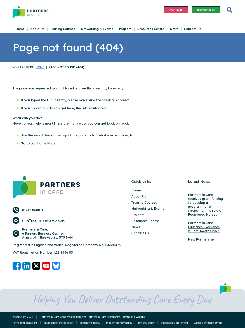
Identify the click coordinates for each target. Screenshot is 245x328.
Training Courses (62, 29)
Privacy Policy (146, 322)
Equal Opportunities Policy (59, 322)
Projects (125, 29)
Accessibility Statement (174, 322)
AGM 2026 (175, 9)
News (174, 29)
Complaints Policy (90, 322)
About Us (37, 29)
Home (20, 29)
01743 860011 (32, 210)
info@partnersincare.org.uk (43, 220)
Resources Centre (150, 29)
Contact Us (192, 29)
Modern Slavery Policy (119, 322)
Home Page (46, 143)
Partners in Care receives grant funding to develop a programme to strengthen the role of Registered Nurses (205, 205)
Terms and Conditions (25, 322)
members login (206, 9)
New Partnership (201, 239)
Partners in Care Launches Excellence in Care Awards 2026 (204, 227)
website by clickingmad (208, 322)
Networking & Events (97, 29)
